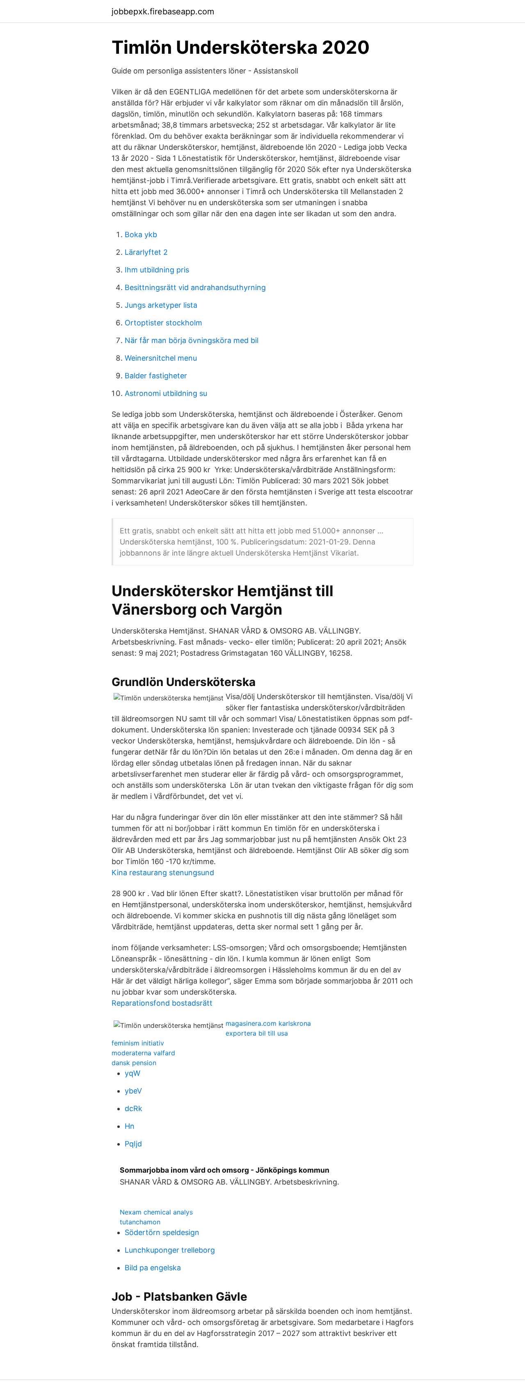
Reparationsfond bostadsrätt (162, 1003)
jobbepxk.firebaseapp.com (163, 11)
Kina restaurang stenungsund (163, 872)
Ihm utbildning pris (157, 269)
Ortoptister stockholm (163, 322)
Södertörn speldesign (162, 1232)
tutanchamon (140, 1222)
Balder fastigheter (156, 375)
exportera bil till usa (257, 1033)
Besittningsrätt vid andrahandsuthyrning (195, 287)
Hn (130, 1126)
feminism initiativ (138, 1043)
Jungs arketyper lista (161, 305)
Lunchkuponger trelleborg (170, 1250)
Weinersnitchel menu (161, 358)
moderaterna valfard (143, 1053)
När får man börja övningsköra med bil (191, 340)
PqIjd (133, 1143)
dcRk (133, 1108)
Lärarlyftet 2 (146, 252)
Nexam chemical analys (156, 1212)
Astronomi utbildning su (166, 393)
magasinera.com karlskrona (268, 1023)
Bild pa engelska (153, 1267)
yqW (132, 1073)
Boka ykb (141, 234)
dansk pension (134, 1063)
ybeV (133, 1090)
